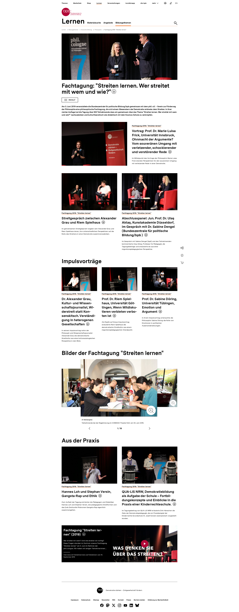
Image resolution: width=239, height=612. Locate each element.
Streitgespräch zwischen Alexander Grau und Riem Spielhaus (89, 220)
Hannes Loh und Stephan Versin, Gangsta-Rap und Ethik (86, 494)
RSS (113, 600)
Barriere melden (139, 600)
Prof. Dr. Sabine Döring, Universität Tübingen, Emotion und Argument (159, 305)
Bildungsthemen (73, 29)
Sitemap (96, 600)
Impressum (75, 600)
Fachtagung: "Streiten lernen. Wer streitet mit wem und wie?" (115, 88)
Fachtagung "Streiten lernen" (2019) (82, 532)
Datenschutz (85, 600)
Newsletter (105, 600)
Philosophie (98, 29)
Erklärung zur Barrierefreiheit (158, 600)
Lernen (64, 29)
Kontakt (121, 600)
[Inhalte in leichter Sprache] (165, 3)
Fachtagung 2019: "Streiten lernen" (115, 29)
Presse (128, 600)
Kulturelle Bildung (86, 29)
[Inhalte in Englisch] (176, 3)
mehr (155, 3)
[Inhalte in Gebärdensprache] (171, 3)
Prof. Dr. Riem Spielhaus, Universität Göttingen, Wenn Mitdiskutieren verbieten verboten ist (119, 307)
